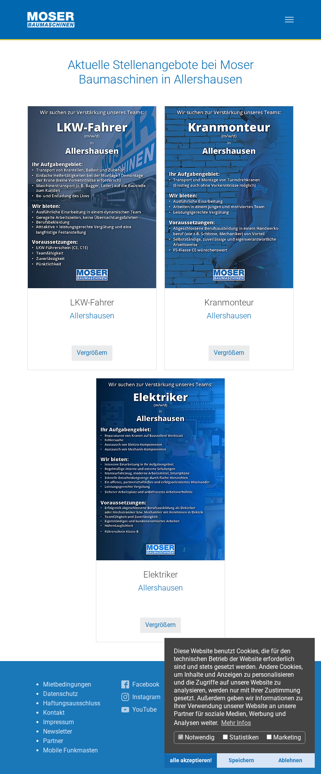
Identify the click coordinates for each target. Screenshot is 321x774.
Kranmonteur (229, 302)
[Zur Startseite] (50, 19)
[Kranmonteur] (229, 196)
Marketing (286, 737)
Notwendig (199, 737)
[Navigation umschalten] (289, 19)
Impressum (58, 722)
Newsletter (57, 731)
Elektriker (160, 575)
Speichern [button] (241, 760)
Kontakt (54, 712)
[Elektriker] (160, 468)
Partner (53, 741)
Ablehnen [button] (290, 760)
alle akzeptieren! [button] (191, 760)
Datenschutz (60, 694)
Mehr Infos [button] (236, 723)
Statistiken (243, 737)
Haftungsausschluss (71, 703)
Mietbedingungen (67, 684)
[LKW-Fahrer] (92, 196)
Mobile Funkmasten (70, 750)
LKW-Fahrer (92, 302)
